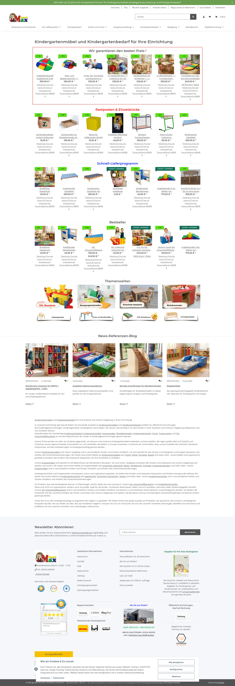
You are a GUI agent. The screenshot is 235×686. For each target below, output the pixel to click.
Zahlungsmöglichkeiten (87, 590)
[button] (204, 16)
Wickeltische (136, 465)
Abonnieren (190, 532)
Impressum (45, 678)
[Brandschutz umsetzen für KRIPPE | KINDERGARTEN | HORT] (47, 360)
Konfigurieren (176, 669)
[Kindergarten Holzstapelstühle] (54, 315)
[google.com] (53, 588)
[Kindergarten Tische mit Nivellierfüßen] (96, 315)
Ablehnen (176, 676)
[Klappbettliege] (188, 360)
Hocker (122, 476)
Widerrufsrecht (84, 580)
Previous (39, 136)
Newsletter (220, 7)
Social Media (205, 7)
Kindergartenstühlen (70, 476)
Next (196, 136)
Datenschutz (58, 678)
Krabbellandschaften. (168, 484)
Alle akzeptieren (176, 662)
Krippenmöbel (108, 433)
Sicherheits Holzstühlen (107, 476)
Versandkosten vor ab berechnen (135, 556)
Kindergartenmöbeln (108, 425)
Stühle (134, 455)
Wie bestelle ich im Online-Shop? (135, 566)
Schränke (142, 455)
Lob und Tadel (126, 575)
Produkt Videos (159, 7)
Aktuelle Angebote (140, 7)
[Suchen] (193, 17)
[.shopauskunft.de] (66, 588)
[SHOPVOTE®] (41, 588)
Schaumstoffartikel (191, 591)
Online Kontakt (42, 574)
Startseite (115, 7)
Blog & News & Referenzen (183, 7)
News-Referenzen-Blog (117, 336)
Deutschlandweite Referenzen (133, 571)
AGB (79, 566)
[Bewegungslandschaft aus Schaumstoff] (96, 296)
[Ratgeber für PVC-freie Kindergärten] (181, 565)
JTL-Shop (221, 682)
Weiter (29, 404)
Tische (155, 433)
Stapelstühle (90, 476)
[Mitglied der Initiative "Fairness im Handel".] (181, 639)
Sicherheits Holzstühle (112, 465)
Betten (127, 465)
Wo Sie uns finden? (128, 561)
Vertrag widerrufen (54, 654)
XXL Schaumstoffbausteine (141, 484)
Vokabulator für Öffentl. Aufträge (135, 580)
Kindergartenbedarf (66, 420)
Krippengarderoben (161, 465)
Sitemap (81, 575)
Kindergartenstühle (142, 433)
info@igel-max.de (136, 635)
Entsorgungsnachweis (87, 585)
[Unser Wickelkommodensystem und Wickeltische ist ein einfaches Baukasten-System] (181, 296)
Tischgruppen (165, 433)
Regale (151, 455)
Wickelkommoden (124, 433)
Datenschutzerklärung (82, 532)
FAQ (126, 7)
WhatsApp (149, 635)
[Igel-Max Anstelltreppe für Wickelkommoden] (141, 360)
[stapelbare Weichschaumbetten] (94, 360)
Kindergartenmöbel (43, 420)
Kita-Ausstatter (126, 585)
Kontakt (80, 561)
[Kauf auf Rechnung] (181, 616)
